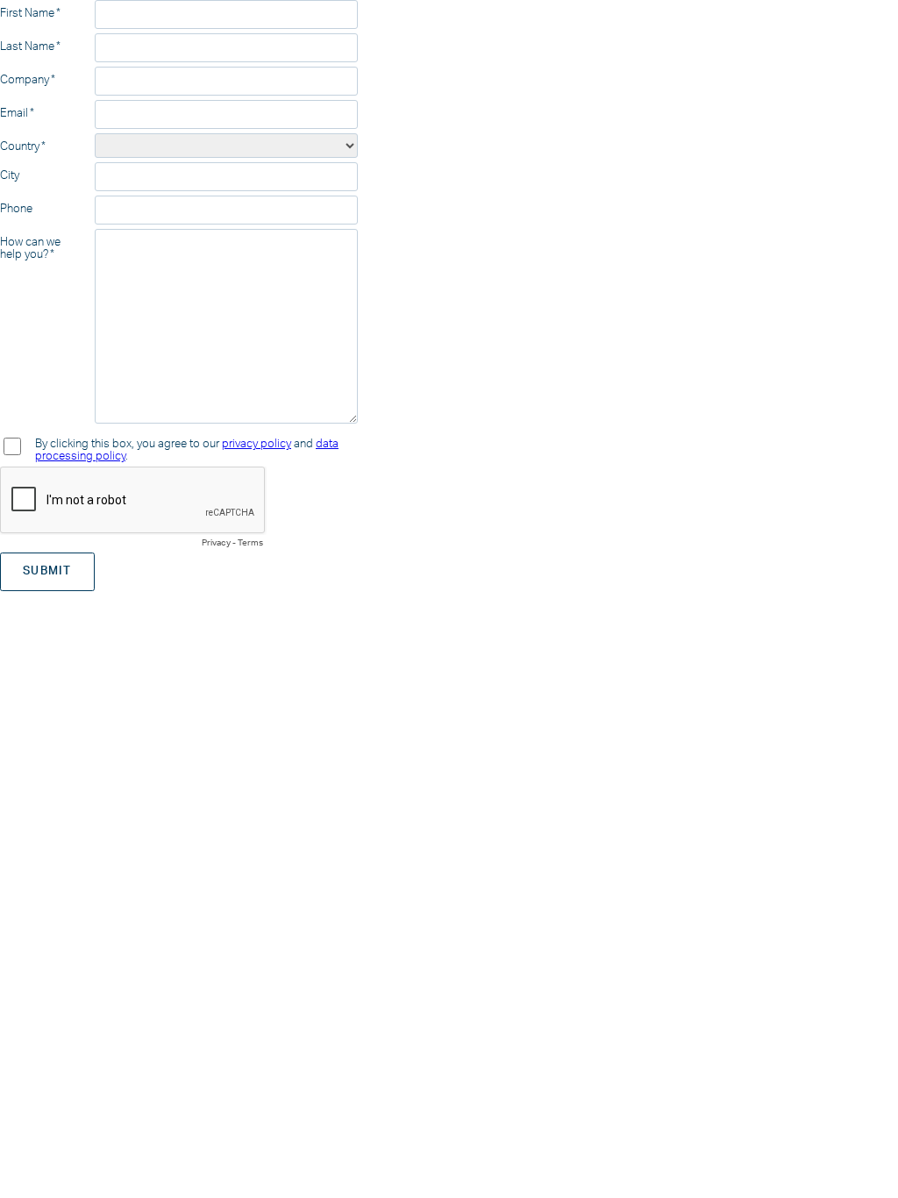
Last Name (27, 46)
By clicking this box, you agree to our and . (187, 450)
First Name (27, 13)
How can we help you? (30, 248)
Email (14, 113)
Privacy (216, 542)
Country (19, 146)
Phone (16, 209)
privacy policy (256, 444)
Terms (250, 542)
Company (24, 80)
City (9, 175)
